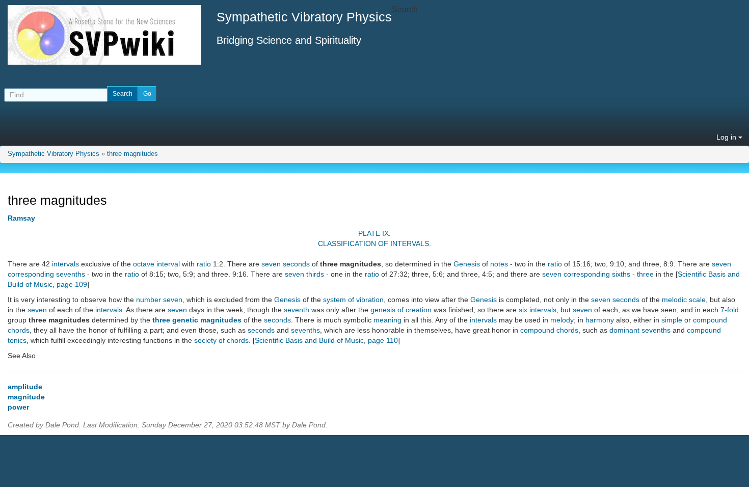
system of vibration (353, 299)
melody (562, 320)
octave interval (156, 264)
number (148, 299)
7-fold (729, 310)
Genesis (466, 264)
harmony (599, 320)
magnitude (26, 397)
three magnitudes (132, 153)
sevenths (305, 330)
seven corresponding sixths (586, 274)
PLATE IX (373, 233)
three (645, 274)
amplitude (25, 387)
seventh (296, 310)
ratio (204, 264)
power (18, 407)
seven (172, 299)
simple (671, 320)
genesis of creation (401, 310)
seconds (277, 320)
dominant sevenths (640, 330)
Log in (727, 137)
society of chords (221, 340)
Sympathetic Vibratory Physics (53, 153)
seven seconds (285, 264)
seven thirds (304, 274)
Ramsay (21, 218)
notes (499, 264)
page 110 (383, 340)
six (523, 310)
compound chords (549, 330)
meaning (387, 320)
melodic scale (684, 299)
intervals (65, 264)
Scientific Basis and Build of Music (309, 340)
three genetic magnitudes (197, 320)
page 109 (72, 284)
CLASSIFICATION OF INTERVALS (373, 243)
